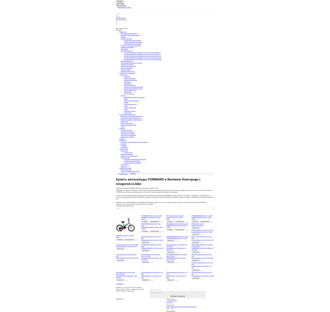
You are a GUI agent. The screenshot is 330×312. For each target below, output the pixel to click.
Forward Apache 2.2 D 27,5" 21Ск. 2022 (202, 258)
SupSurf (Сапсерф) (126, 169)
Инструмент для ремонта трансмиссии (132, 116)
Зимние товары (123, 149)
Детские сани (124, 150)
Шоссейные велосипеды (128, 71)
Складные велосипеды (127, 64)
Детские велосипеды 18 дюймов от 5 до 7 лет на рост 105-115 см (142, 57)
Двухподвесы (124, 49)
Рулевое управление (130, 107)
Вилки (126, 99)
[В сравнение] (162, 231)
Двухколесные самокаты (127, 132)
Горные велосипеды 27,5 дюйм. (133, 42)
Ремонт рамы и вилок (127, 123)
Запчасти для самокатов (127, 137)
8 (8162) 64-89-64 (121, 18)
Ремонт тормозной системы (128, 125)
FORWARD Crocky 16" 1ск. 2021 (125, 235)
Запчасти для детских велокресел (133, 87)
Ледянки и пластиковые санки (129, 156)
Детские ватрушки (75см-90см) (133, 163)
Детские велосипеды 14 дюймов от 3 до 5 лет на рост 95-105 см (142, 54)
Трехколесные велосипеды (128, 66)
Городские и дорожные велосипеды (131, 45)
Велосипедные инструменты (127, 114)
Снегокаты (124, 166)
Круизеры (123, 144)
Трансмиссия (128, 113)
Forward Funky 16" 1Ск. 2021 (174, 217)
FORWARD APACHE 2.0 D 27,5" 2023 (176, 238)
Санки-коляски (125, 164)
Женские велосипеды (127, 61)
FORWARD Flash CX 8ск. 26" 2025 (150, 217)
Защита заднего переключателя (133, 88)
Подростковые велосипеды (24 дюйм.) (131, 63)
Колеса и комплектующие (131, 101)
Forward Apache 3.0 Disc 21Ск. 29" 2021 (202, 276)
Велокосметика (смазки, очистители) (134, 97)
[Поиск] (119, 16)
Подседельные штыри (130, 104)
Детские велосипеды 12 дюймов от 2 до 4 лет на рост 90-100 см (142, 52)
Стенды (123, 126)
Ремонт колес (124, 121)
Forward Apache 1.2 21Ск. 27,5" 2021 (201, 232)
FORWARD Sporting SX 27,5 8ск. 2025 (151, 227)
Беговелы (122, 138)
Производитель (123, 174)
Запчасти (123, 95)
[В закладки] (160, 231)
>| (123, 284)
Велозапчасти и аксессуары (127, 73)
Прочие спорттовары (125, 168)
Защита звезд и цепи (130, 90)
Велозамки (127, 82)
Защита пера (128, 92)
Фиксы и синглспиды (126, 68)
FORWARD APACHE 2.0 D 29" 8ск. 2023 (152, 248)
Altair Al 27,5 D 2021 (197, 225)
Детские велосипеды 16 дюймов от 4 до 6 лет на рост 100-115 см (142, 56)
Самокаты (122, 128)
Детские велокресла (130, 85)
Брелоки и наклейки (129, 78)
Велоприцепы (128, 83)
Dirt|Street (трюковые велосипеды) (130, 35)
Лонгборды (124, 145)
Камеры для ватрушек (127, 154)
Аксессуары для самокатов (128, 135)
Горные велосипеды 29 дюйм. (132, 44)
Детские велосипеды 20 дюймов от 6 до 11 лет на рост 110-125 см (143, 59)
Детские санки (128, 152)
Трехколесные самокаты (128, 133)
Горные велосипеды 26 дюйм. (132, 40)
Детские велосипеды (126, 51)
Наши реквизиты (171, 311)
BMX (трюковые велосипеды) (129, 33)
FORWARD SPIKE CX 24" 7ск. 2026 (201, 217)
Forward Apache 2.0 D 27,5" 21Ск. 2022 (202, 240)
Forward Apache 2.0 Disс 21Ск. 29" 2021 (127, 258)
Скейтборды (122, 140)
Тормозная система (129, 111)
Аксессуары (124, 75)
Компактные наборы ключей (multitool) (131, 119)
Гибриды (123, 37)
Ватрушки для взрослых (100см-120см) (135, 159)
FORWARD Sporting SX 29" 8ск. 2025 (176, 225)
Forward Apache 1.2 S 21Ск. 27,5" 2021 (152, 240)
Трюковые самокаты (126, 130)
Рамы (125, 106)
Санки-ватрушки (125, 157)
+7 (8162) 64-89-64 (171, 300)
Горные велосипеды (126, 38)
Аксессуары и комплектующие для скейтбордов (134, 142)
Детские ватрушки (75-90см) (132, 161)
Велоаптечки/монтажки (130, 80)
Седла (126, 109)
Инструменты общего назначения (130, 118)
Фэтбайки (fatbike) (126, 69)
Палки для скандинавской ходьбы (130, 171)
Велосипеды (122, 32)
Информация (120, 299)
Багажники (127, 76)
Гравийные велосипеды (127, 47)
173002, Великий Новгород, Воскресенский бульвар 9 (181, 306)
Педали (126, 102)
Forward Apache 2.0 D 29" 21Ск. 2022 (126, 246)
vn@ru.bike (169, 302)
